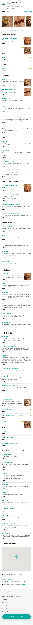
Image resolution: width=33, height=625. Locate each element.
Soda (3, 57)
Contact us (5, 602)
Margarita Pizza (6, 533)
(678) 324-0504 (10, 8)
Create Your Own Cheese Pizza (9, 39)
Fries (3, 79)
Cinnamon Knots (7, 400)
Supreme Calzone (7, 244)
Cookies (4, 48)
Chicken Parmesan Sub (9, 346)
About (8, 11)
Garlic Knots (5, 116)
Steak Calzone (6, 261)
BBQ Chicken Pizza (7, 500)
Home (3, 596)
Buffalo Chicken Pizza (8, 516)
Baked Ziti (5, 283)
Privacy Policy (5, 609)
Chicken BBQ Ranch (8, 508)
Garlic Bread (5, 127)
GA (7, 596)
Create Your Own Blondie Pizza (11, 195)
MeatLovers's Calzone (8, 236)
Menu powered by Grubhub (16, 30)
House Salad (5, 141)
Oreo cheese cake (7, 437)
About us (4, 599)
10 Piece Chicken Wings (9, 89)
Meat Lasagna (6, 322)
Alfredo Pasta (6, 304)
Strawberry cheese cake (9, 443)
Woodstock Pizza (7, 462)
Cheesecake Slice (7, 409)
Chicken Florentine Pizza (9, 524)
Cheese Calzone (7, 226)
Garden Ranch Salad (8, 161)
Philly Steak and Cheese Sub (10, 385)
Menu (3, 11)
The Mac (4, 473)
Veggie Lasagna (6, 313)
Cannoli (4, 431)
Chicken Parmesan (7, 274)
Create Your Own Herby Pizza (11, 204)
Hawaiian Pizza (6, 455)
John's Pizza (5, 484)
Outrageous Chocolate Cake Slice (12, 415)
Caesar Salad (6, 171)
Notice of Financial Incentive (10, 612)
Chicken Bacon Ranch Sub (10, 368)
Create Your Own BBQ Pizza (10, 214)
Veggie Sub (5, 356)
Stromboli (5, 252)
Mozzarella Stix (6, 98)
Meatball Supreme (7, 293)
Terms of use (5, 605)
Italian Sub (5, 376)
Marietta (11, 596)
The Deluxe (5, 492)
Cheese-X (5, 106)
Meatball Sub (6, 337)
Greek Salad (5, 150)
